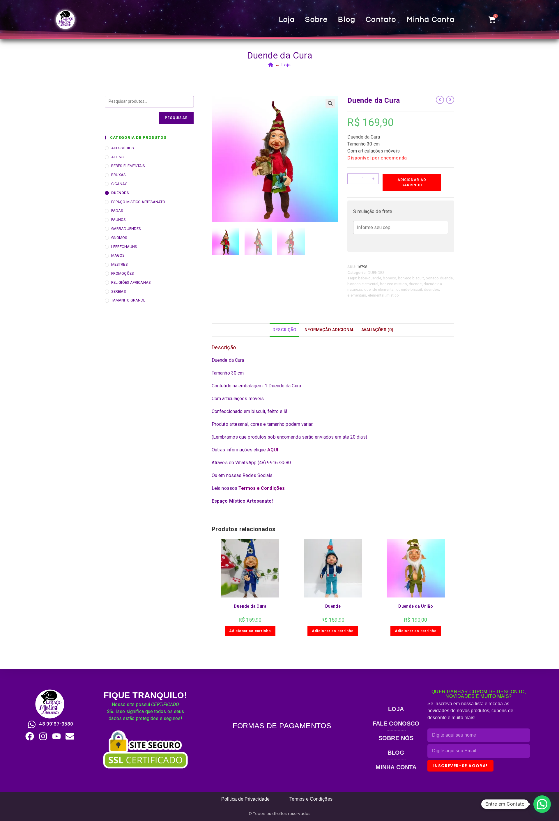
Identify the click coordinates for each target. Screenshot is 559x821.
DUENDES (376, 272)
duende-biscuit (409, 289)
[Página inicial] (270, 65)
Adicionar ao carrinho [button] (250, 631)
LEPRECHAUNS (124, 246)
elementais (356, 295)
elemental (376, 295)
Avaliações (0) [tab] (377, 329)
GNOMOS (119, 237)
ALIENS (117, 157)
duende (415, 284)
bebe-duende (369, 278)
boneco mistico (393, 284)
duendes (431, 289)
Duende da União (415, 606)
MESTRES (119, 264)
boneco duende (439, 278)
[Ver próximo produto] (450, 100)
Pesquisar (176, 118)
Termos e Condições (261, 488)
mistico (392, 295)
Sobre (316, 19)
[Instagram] (43, 736)
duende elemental (379, 289)
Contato (381, 19)
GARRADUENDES (126, 228)
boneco (389, 278)
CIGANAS (119, 184)
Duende (333, 606)
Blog (346, 19)
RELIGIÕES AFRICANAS (131, 282)
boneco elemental (362, 284)
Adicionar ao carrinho (411, 182)
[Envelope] (70, 736)
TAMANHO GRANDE (128, 300)
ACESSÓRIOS (122, 148)
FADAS (117, 210)
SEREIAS (118, 291)
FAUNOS (118, 219)
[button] (330, 103)
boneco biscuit (411, 278)
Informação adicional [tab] (328, 329)
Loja (287, 19)
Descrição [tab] (284, 329)
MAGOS (118, 255)
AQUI (272, 450)
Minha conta (431, 19)
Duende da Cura (250, 606)
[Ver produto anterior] (440, 100)
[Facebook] (30, 736)
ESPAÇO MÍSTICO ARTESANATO (138, 202)
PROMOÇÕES (122, 273)
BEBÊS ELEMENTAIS (128, 166)
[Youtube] (56, 736)
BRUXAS (118, 175)
